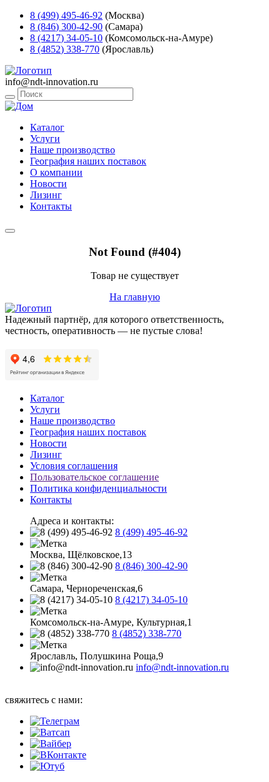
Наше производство (72, 150)
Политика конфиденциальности (98, 488)
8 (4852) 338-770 (64, 49)
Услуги (45, 138)
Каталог (47, 127)
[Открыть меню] (10, 231)
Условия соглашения (74, 465)
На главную (134, 297)
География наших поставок (88, 161)
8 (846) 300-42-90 (66, 26)
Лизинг (46, 195)
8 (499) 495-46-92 (66, 15)
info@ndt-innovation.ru (182, 667)
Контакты (51, 206)
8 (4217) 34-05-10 (66, 38)
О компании (56, 172)
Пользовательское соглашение (94, 477)
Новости (48, 183)
